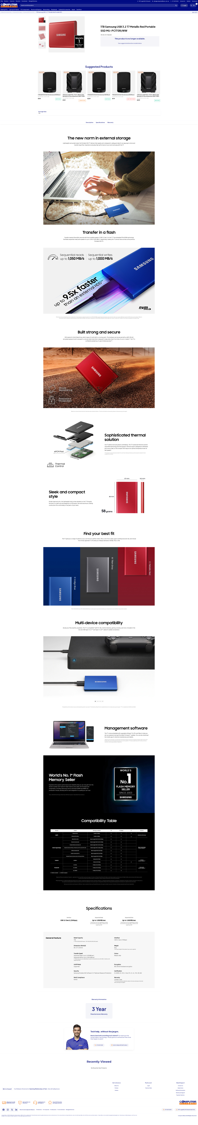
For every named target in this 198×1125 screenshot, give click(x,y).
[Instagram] (8, 1110)
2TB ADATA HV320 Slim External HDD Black (49, 94)
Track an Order (148, 1088)
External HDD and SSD (28, 12)
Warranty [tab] (110, 122)
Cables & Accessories (6, 12)
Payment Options (180, 1095)
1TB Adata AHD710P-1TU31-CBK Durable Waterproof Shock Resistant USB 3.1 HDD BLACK (74, 95)
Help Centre (180, 1088)
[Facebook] (3, 1110)
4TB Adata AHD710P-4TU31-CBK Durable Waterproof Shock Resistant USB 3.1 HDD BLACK (148, 95)
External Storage (17, 12)
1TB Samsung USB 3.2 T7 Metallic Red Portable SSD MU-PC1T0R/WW (49, 12)
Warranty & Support (180, 1092)
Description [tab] (89, 122)
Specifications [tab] (100, 122)
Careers (116, 1090)
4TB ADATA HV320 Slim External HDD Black (98, 94)
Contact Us (180, 1085)
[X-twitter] (12, 1110)
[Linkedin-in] (16, 1110)
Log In (148, 1085)
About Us (116, 1085)
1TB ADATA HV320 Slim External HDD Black (123, 94)
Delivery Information (180, 1090)
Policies (116, 1088)
